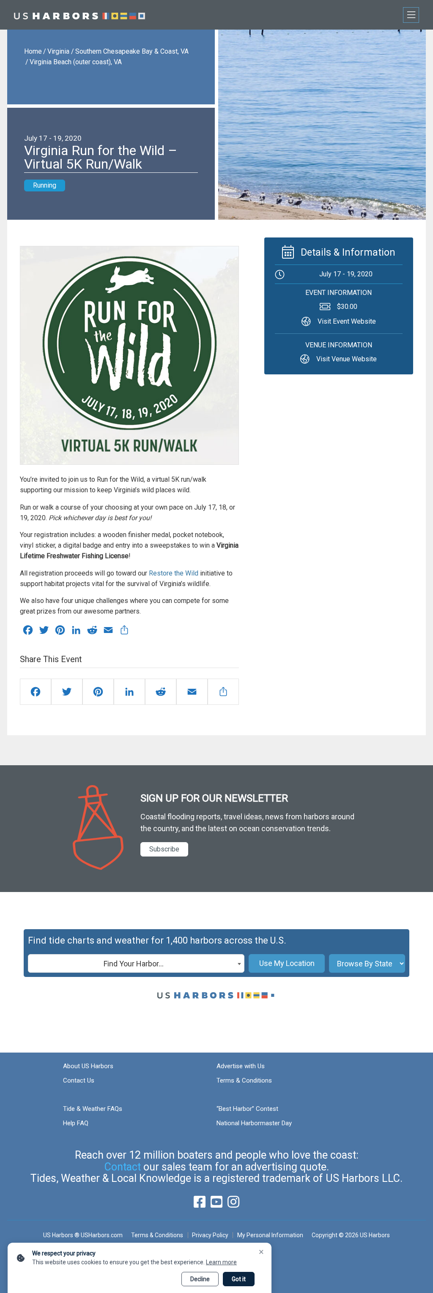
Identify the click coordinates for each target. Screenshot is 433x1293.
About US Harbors (88, 1066)
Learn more (221, 1262)
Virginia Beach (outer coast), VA (76, 62)
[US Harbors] (79, 15)
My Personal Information (270, 1235)
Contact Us (78, 1080)
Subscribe (164, 849)
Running (44, 185)
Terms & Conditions (244, 1080)
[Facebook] (35, 692)
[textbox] (136, 964)
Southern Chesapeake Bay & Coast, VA (132, 51)
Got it (239, 1279)
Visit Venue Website (346, 359)
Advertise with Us (240, 1066)
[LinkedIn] (129, 692)
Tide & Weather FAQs (92, 1109)
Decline (200, 1279)
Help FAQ (75, 1123)
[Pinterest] (98, 692)
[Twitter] (66, 692)
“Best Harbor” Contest (247, 1109)
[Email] (192, 692)
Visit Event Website (347, 321)
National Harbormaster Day (254, 1123)
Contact (122, 1167)
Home (33, 51)
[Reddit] (160, 692)
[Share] (223, 692)
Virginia (58, 51)
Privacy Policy (210, 1235)
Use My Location (287, 963)
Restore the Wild (173, 573)
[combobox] (136, 963)
